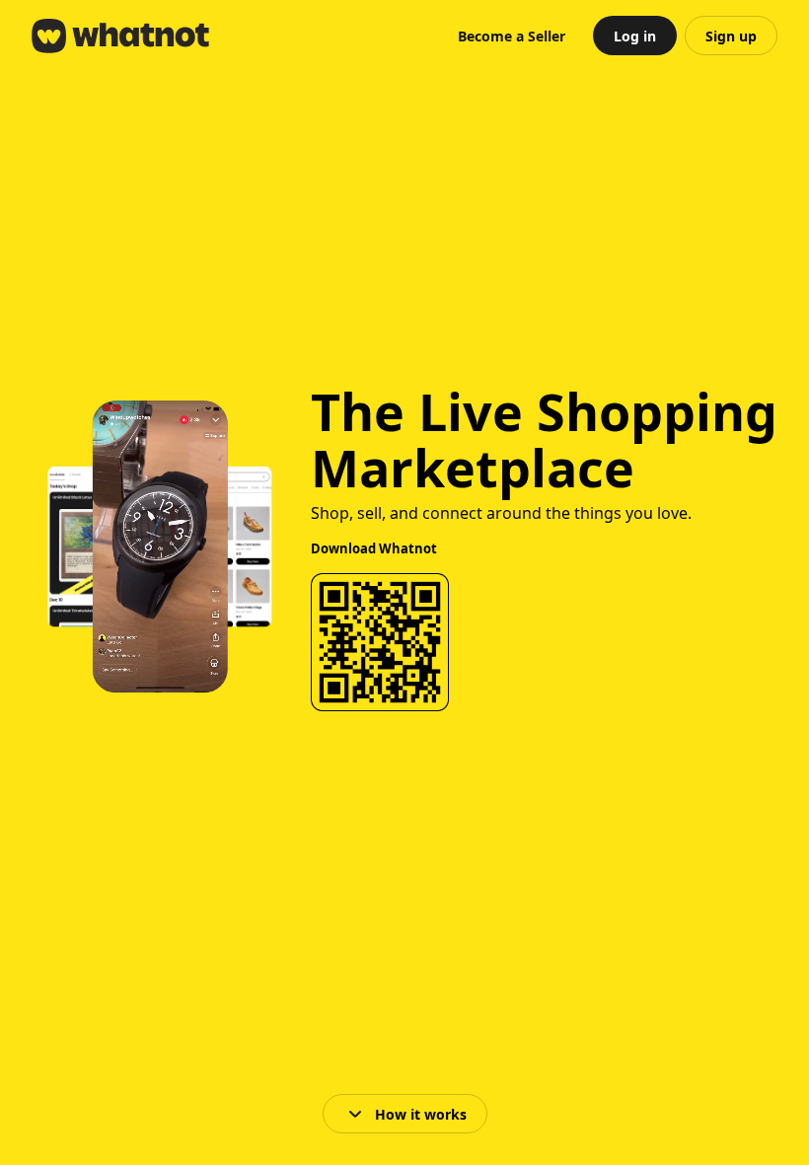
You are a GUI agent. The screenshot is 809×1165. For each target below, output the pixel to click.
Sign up (731, 36)
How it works (421, 1114)
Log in (635, 36)
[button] (511, 35)
